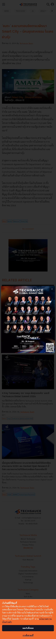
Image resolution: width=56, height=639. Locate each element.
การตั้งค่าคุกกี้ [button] (28, 635)
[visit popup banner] (28, 319)
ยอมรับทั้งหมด (28, 628)
